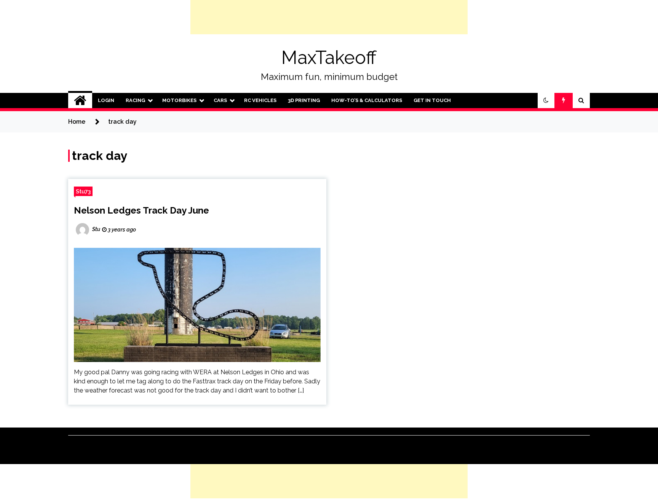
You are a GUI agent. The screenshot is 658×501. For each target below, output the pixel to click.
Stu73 (83, 191)
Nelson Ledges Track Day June (141, 210)
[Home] (80, 100)
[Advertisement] (329, 17)
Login (106, 100)
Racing (135, 100)
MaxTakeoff (329, 57)
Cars (220, 100)
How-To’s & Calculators (366, 100)
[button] (546, 100)
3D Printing (304, 100)
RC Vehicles (260, 100)
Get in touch (432, 100)
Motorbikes (179, 100)
